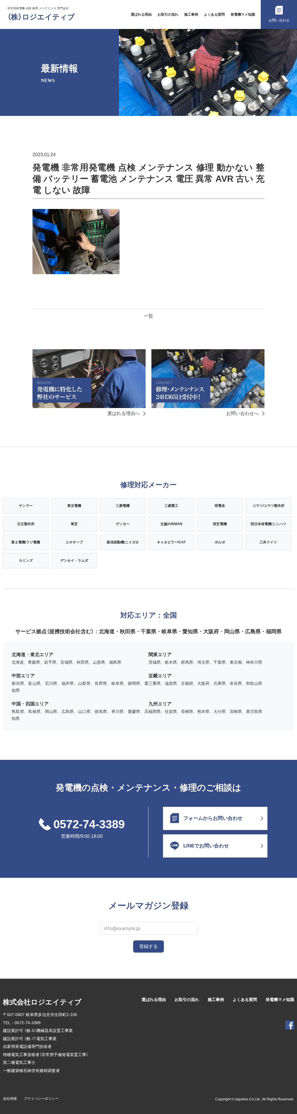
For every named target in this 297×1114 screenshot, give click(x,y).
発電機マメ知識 (243, 14)
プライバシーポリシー (41, 1099)
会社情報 (10, 1099)
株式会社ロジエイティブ (42, 1002)
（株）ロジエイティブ (41, 17)
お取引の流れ (167, 14)
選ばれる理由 (141, 14)
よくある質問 (214, 14)
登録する (148, 946)
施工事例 (191, 14)
